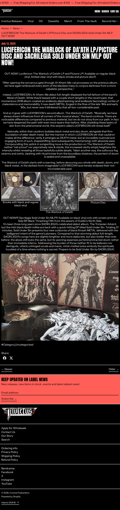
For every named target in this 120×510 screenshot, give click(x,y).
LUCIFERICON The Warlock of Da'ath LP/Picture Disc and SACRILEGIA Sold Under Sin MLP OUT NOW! (57, 35)
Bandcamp (8, 468)
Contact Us (8, 432)
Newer (8, 369)
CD (41, 21)
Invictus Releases (11, 21)
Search (5, 439)
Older (112, 369)
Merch (68, 21)
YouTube (6, 483)
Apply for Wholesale (13, 428)
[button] (105, 11)
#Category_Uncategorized (17, 344)
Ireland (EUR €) (8, 502)
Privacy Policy (9, 452)
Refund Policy (9, 459)
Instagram (7, 479)
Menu (97, 11)
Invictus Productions (19, 492)
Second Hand (110, 21)
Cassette (53, 21)
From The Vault (87, 21)
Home (5, 28)
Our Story (7, 435)
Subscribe (7, 398)
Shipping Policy (10, 456)
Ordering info (9, 448)
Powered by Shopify (11, 496)
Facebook (7, 472)
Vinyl (31, 21)
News (16, 28)
